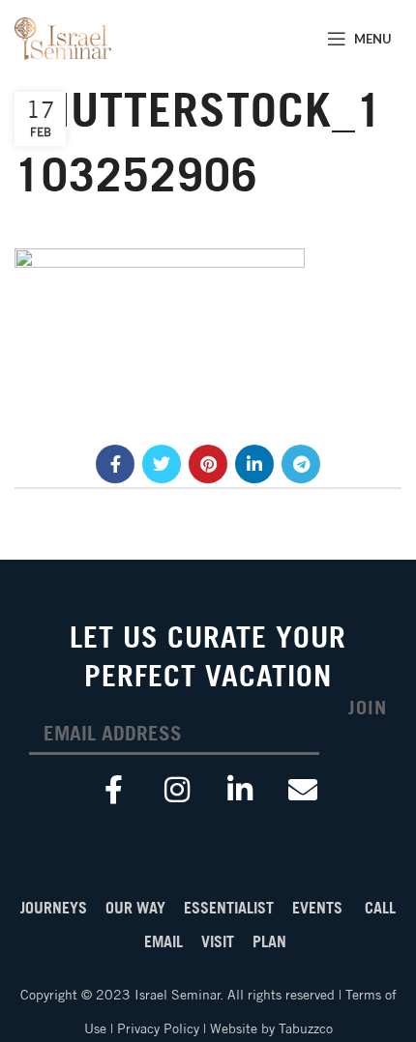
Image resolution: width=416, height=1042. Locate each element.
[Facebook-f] (114, 790)
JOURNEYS (53, 907)
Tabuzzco (306, 1028)
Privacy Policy (158, 1028)
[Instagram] (177, 790)
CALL (380, 907)
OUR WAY (137, 907)
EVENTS (319, 907)
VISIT (219, 941)
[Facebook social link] (115, 464)
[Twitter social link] (161, 464)
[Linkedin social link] (254, 464)
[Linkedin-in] (240, 790)
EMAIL (165, 941)
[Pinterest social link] (208, 464)
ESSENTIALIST (233, 907)
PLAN (269, 941)
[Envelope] (303, 790)
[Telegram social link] (301, 464)
